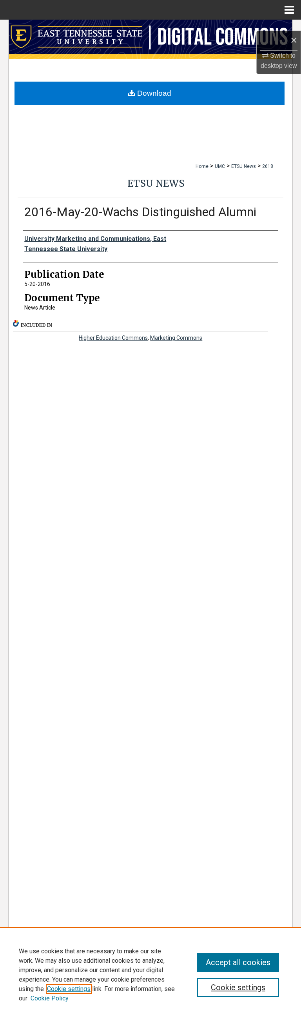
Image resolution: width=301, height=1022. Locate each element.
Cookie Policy (50, 998)
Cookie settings (69, 989)
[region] (150, 974)
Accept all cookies (238, 962)
